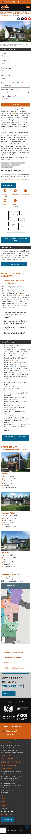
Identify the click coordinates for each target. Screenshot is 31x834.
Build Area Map (18, 295)
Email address (6, 75)
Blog (3, 802)
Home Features (7, 759)
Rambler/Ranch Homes (12, 657)
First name (5, 53)
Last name (5, 60)
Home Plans (7, 15)
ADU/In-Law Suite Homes (13, 652)
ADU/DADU (5, 163)
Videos (3, 799)
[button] (18, 18)
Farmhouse (6, 165)
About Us (5, 805)
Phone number (6, 68)
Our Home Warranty (9, 765)
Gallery (4, 796)
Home (2, 15)
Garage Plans (6, 756)
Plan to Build (6, 768)
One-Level (15, 165)
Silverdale (15, 113)
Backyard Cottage (17, 163)
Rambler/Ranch (7, 167)
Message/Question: (8, 96)
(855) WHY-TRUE (6, 815)
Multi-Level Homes (11, 663)
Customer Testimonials (11, 762)
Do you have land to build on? (11, 83)
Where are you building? (9, 89)
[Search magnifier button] (14, 2)
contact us (17, 303)
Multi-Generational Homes (14, 668)
